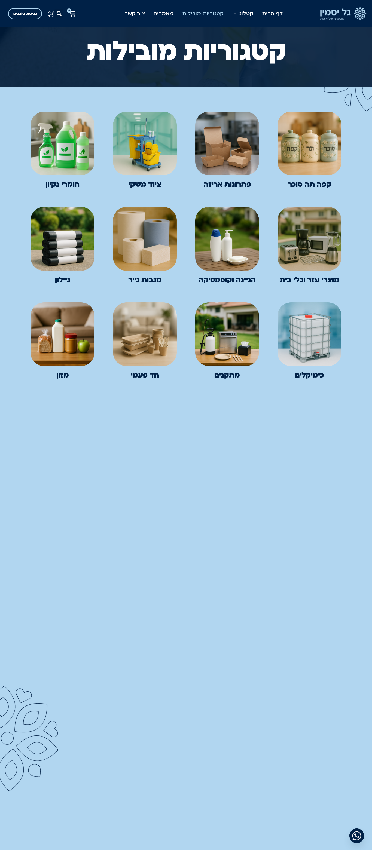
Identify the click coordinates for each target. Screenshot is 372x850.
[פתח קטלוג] (235, 13)
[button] (58, 13)
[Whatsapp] (356, 835)
